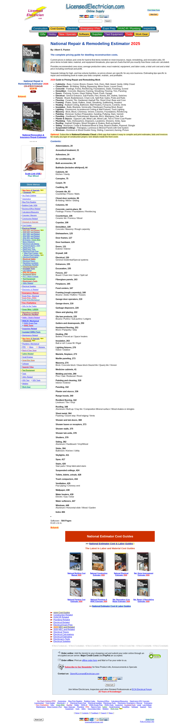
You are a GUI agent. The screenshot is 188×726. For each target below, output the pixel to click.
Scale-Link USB (32, 174)
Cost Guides (27, 225)
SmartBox (125, 707)
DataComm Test (29, 248)
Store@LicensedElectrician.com (84, 674)
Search (103, 713)
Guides (66, 613)
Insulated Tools (29, 269)
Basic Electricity (29, 242)
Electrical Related (29, 228)
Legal (139, 705)
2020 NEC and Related (64, 629)
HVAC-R (84, 705)
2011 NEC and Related (31, 238)
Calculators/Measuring (30, 212)
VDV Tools (36, 380)
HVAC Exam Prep (30, 323)
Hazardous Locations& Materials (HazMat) (30, 264)
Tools (24, 374)
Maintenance (41, 707)
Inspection (119, 705)
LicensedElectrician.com (94, 722)
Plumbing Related (61, 620)
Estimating (148, 703)
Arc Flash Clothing (29, 196)
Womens (41, 347)
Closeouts (27, 192)
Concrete (146, 701)
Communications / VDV (31, 246)
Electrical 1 (61, 703)
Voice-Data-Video (94, 709)
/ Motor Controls (32, 277)
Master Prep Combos (32, 255)
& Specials (31, 190)
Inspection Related (29, 329)
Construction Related (30, 219)
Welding (25, 384)
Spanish (143, 707)
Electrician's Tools (61, 639)
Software (25, 364)
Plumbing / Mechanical (30, 344)
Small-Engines (114, 707)
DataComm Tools (29, 249)
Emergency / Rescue (134, 703)
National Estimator (33, 136)
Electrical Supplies (29, 286)
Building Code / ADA (29, 205)
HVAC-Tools (109, 705)
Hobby (76, 705)
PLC (24, 277)
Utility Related (28, 283)
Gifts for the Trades (29, 306)
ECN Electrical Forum (142, 689)
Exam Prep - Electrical (30, 296)
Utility (83, 709)
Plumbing (80, 707)
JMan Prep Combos (31, 253)
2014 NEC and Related (31, 236)
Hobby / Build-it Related (31, 318)
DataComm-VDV (136, 701)
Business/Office (103, 701)
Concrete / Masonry (29, 215)
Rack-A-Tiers (96, 707)
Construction (39, 703)
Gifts (52, 705)
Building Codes (89, 701)
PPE (24, 347)
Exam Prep (63, 625)
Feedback (94, 713)
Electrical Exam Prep (30, 251)
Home (77, 713)
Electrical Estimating (30, 257)
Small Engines (27, 357)
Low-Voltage (147, 705)
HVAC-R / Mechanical (30, 321)
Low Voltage (27, 271)
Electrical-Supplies (95, 703)
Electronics (122, 703)
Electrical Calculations (31, 244)
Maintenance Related (30, 335)
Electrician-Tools (109, 703)
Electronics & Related (30, 290)
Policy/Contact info (147, 722)
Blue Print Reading (29, 202)
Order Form (150, 720)
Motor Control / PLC (54, 707)
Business (25, 209)
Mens (31, 347)
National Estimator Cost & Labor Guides (111, 543)
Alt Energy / (31, 240)
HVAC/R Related (61, 617)
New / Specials (69, 707)
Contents (85, 713)
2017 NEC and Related (31, 234)
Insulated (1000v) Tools (31, 332)
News (111, 713)
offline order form (89, 660)
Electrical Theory (29, 261)
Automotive (26, 199)
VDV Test (25, 380)
